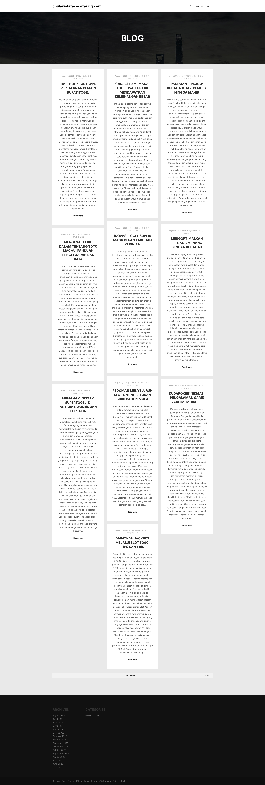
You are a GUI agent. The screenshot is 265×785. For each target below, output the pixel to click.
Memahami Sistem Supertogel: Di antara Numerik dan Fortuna (78, 404)
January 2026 (59, 739)
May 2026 (57, 726)
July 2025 (57, 760)
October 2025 (59, 750)
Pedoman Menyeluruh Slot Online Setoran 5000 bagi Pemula (132, 395)
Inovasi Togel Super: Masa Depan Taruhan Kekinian (132, 240)
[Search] (190, 6)
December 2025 (60, 743)
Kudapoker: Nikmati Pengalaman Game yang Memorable (187, 397)
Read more (78, 216)
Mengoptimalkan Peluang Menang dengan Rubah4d (187, 243)
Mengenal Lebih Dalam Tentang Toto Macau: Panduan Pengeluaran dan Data (78, 250)
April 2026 (58, 729)
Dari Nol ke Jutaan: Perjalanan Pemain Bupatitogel (78, 88)
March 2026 (58, 732)
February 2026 (60, 736)
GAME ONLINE (78, 79)
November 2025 (60, 746)
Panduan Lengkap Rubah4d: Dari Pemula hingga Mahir (187, 88)
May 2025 (57, 767)
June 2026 (58, 722)
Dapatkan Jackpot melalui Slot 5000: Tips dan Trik (132, 542)
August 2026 (59, 715)
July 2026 (57, 719)
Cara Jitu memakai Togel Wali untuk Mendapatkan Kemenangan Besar (132, 90)
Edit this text (202, 6)
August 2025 (59, 757)
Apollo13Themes (102, 781)
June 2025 (58, 764)
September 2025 (61, 753)
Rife (54, 781)
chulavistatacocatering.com (66, 6)
